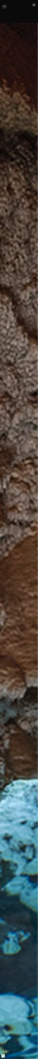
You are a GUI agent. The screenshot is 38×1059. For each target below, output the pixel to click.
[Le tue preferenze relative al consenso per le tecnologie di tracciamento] (3, 1056)
